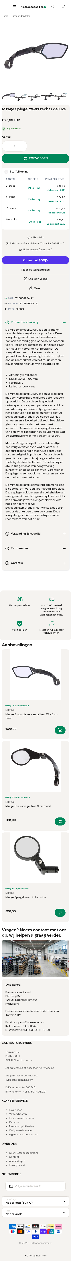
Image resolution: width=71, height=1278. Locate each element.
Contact (14, 1156)
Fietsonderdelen (21, 16)
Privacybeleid (17, 1165)
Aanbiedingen (17, 1161)
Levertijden (15, 1110)
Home (5, 16)
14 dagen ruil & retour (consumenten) (51, 631)
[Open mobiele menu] (15, 7)
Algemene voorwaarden (23, 1134)
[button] (63, 7)
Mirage (20, 308)
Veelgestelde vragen (21, 1130)
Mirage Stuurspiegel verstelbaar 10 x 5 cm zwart (31, 716)
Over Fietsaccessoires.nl (23, 1152)
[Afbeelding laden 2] (21, 96)
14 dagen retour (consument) (37, 249)
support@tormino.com (19, 1079)
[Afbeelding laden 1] (8, 96)
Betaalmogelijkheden (21, 1126)
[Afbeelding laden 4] (47, 96)
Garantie (14, 1122)
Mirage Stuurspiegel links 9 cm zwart (28, 806)
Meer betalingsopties (35, 270)
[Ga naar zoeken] (53, 7)
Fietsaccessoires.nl (41, 1243)
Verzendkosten (18, 1114)
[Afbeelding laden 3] (34, 96)
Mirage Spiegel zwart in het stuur (26, 897)
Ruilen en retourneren (22, 1118)
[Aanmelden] (60, 1186)
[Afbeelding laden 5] (60, 96)
